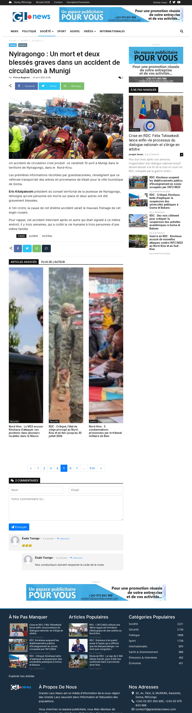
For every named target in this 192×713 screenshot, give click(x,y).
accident (36, 40)
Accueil (12, 40)
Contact (58, 2)
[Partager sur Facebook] (18, 248)
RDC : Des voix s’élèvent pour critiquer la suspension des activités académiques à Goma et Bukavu (164, 222)
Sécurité (14, 421)
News (14, 31)
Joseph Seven (136, 154)
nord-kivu (47, 235)
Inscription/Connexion (78, 2)
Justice (93, 421)
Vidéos (88, 31)
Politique (29, 31)
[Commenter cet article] (46, 248)
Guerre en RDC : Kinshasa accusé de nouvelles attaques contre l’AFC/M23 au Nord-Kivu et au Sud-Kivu (166, 243)
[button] (68, 14)
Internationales (112, 31)
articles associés (24, 262)
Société (45, 31)
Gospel (75, 31)
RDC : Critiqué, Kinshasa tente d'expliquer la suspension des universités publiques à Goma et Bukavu (164, 201)
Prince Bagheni (22, 77)
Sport (61, 31)
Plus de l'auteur (53, 262)
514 (92, 468)
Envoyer (21, 527)
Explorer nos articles (21, 676)
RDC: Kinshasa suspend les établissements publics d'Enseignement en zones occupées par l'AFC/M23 (166, 182)
